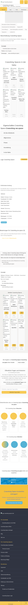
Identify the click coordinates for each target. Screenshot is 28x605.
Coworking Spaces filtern (6, 526)
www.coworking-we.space (13, 53)
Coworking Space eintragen (7, 530)
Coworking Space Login (7, 595)
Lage (10, 9)
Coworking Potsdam (14, 98)
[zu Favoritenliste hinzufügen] (2, 12)
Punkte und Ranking (5, 556)
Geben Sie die (9, 238)
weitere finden (13, 424)
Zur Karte (4, 281)
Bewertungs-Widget (5, 559)
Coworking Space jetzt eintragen (14, 502)
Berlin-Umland (9, 211)
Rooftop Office (6, 111)
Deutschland (6, 205)
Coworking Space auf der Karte (9, 48)
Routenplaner (24, 159)
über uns (3, 537)
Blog (2, 533)
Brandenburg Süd (4, 213)
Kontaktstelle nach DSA (6, 578)
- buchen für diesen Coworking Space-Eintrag (24, 453)
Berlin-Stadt (6, 201)
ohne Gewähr (11, 362)
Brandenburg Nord (17, 211)
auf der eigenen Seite (14, 453)
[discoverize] (14, 483)
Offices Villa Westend (21, 100)
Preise (5, 142)
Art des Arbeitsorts (8, 133)
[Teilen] (23, 603)
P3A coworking (21, 326)
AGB (2, 570)
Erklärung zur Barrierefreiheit (7, 581)
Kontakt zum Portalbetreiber (8, 589)
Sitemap (2, 585)
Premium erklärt (4, 552)
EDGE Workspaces (14, 78)
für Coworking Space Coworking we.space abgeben (4, 425)
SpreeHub (14, 327)
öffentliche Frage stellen (14, 392)
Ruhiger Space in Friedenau (21, 80)
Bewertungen (24, 9)
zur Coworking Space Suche (1, 6)
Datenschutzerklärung (5, 574)
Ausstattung (7, 147)
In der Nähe (7, 152)
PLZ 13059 (9, 199)
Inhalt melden (21, 362)
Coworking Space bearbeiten (7, 545)
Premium (25, 63)
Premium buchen (6, 548)
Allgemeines (7, 138)
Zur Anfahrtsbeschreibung (7, 283)
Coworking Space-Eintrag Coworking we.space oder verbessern (5, 455)
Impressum (3, 567)
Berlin (8, 203)
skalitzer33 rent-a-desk (6, 81)
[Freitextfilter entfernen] (21, 2)
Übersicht (3, 9)
